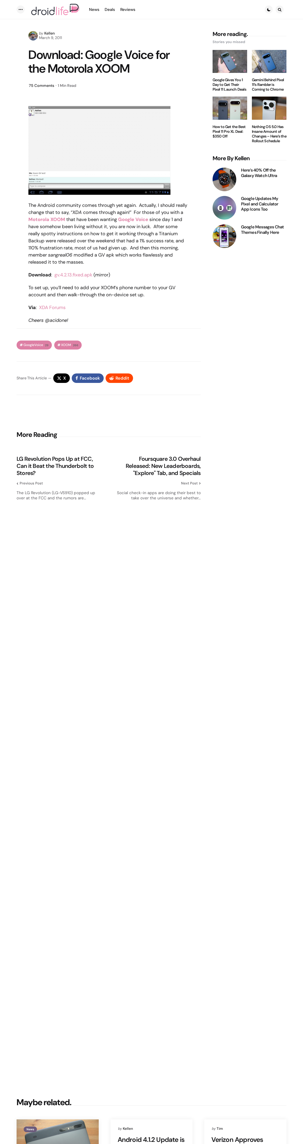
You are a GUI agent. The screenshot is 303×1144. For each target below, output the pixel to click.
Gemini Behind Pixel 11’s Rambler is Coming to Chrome (268, 85)
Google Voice (133, 219)
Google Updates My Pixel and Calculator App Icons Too (259, 204)
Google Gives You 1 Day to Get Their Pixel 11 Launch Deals (229, 85)
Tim (220, 1128)
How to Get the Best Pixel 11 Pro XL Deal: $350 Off (229, 131)
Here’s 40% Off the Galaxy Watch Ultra (259, 173)
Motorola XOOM (46, 219)
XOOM (69, 345)
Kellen (49, 33)
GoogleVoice (36, 345)
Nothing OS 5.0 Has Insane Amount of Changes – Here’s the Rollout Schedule (269, 133)
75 (41, 85)
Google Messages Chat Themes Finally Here (262, 229)
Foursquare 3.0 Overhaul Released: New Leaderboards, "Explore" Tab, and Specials (163, 466)
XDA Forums (52, 307)
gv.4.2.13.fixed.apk (73, 275)
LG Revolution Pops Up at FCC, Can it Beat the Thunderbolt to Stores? (55, 466)
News (30, 1129)
